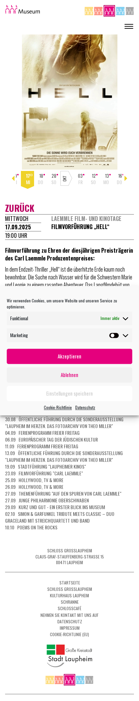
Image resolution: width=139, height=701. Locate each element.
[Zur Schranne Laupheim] (121, 10)
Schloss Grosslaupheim (69, 589)
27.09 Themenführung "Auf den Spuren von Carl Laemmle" (63, 493)
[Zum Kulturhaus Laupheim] (99, 10)
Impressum (70, 628)
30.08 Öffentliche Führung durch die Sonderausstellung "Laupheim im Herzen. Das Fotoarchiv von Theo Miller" (64, 422)
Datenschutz (85, 407)
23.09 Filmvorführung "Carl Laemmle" (44, 473)
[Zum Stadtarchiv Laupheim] (130, 10)
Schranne (70, 602)
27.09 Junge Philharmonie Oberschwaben (47, 500)
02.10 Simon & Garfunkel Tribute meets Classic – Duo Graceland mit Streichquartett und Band (59, 517)
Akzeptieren (69, 356)
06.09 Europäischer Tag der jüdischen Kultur (51, 439)
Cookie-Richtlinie (58, 407)
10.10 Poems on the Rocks (31, 527)
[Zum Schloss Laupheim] (89, 10)
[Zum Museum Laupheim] (110, 10)
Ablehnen (69, 374)
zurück (19, 208)
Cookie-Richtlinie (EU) (69, 634)
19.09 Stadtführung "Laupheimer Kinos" (45, 466)
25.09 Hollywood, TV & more (34, 479)
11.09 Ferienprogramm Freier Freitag (41, 446)
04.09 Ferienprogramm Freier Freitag (42, 432)
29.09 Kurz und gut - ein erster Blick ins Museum (55, 506)
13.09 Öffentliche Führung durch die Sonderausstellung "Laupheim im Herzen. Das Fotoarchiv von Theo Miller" (64, 456)
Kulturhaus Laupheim (69, 595)
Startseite (69, 582)
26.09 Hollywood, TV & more (34, 486)
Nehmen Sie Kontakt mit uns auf (69, 615)
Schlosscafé (69, 608)
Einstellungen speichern (69, 393)
